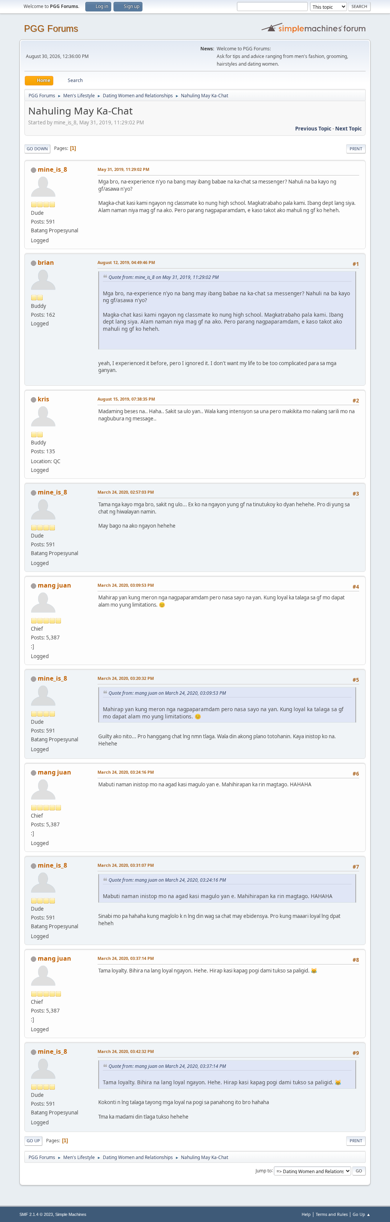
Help (306, 1214)
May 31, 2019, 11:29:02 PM (123, 169)
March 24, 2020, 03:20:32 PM (126, 678)
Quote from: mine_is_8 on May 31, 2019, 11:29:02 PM (164, 277)
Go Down (37, 148)
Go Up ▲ (362, 1214)
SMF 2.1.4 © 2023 (36, 1214)
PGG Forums (51, 28)
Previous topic (313, 128)
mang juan (54, 585)
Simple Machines (70, 1214)
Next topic (348, 128)
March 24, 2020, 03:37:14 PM (126, 958)
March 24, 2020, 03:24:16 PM (126, 772)
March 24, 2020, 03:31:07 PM (126, 865)
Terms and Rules (332, 1214)
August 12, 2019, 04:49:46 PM (126, 262)
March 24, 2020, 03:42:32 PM (126, 1051)
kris (43, 399)
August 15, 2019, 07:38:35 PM (126, 399)
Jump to (264, 1170)
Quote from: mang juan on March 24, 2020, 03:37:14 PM (167, 1066)
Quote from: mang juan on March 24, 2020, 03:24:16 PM (167, 880)
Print (356, 148)
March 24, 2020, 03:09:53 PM (126, 585)
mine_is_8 (52, 169)
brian (46, 262)
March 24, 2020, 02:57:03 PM (126, 492)
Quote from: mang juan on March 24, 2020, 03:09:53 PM (167, 693)
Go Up (33, 1140)
